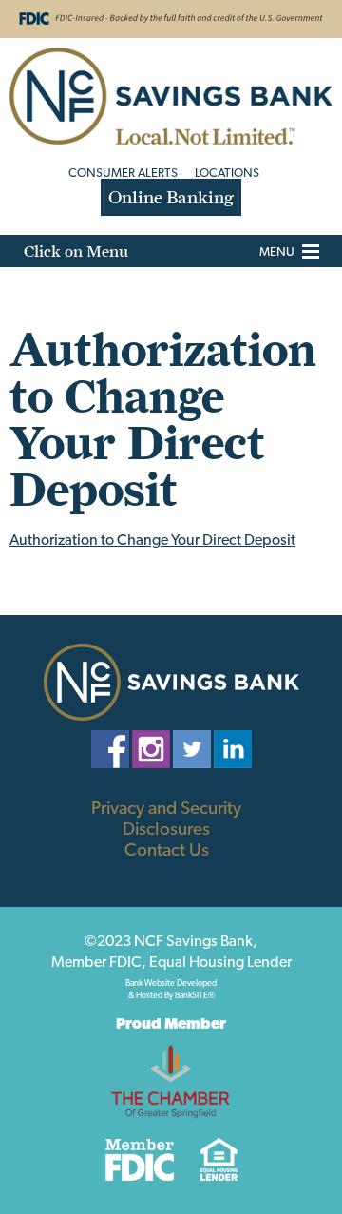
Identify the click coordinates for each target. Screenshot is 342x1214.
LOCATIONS (227, 172)
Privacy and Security (166, 807)
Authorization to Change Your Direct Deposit (152, 539)
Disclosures (166, 828)
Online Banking (171, 197)
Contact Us (166, 848)
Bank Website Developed (171, 987)
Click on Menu (76, 250)
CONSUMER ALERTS (123, 172)
